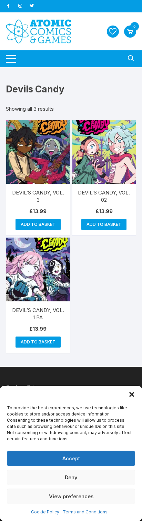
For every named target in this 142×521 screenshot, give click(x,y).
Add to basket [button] (38, 224)
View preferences (71, 496)
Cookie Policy (45, 511)
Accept (71, 458)
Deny (71, 477)
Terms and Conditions (85, 511)
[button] (131, 394)
